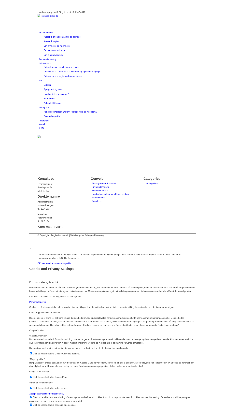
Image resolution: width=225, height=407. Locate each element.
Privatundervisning (100, 187)
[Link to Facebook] (39, 2)
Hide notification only (54, 393)
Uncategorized (151, 183)
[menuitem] (113, 44)
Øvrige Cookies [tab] (36, 330)
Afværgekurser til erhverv (104, 183)
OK (39, 263)
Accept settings (36, 393)
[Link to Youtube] (39, 5)
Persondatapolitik (100, 190)
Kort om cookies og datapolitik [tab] (43, 282)
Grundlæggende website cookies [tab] (44, 312)
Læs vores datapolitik (60, 263)
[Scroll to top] (30, 249)
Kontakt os (97, 201)
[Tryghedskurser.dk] (62, 16)
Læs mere (45, 263)
